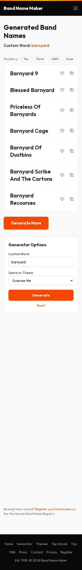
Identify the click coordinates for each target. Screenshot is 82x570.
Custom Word (18, 254)
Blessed (20, 89)
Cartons (42, 178)
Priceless (21, 106)
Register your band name (53, 509)
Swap (69, 59)
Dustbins (21, 154)
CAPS (55, 59)
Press (23, 552)
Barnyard (22, 73)
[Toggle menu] (75, 8)
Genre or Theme (20, 273)
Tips (74, 544)
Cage (41, 130)
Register (67, 552)
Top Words (59, 544)
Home (9, 544)
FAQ (12, 552)
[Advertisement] (41, 361)
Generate (41, 295)
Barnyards (23, 114)
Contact (37, 552)
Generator (25, 544)
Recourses (23, 202)
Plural (40, 59)
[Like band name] (62, 73)
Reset (41, 305)
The (26, 59)
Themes (42, 544)
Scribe (43, 171)
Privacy (51, 552)
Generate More (26, 223)
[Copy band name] (71, 73)
